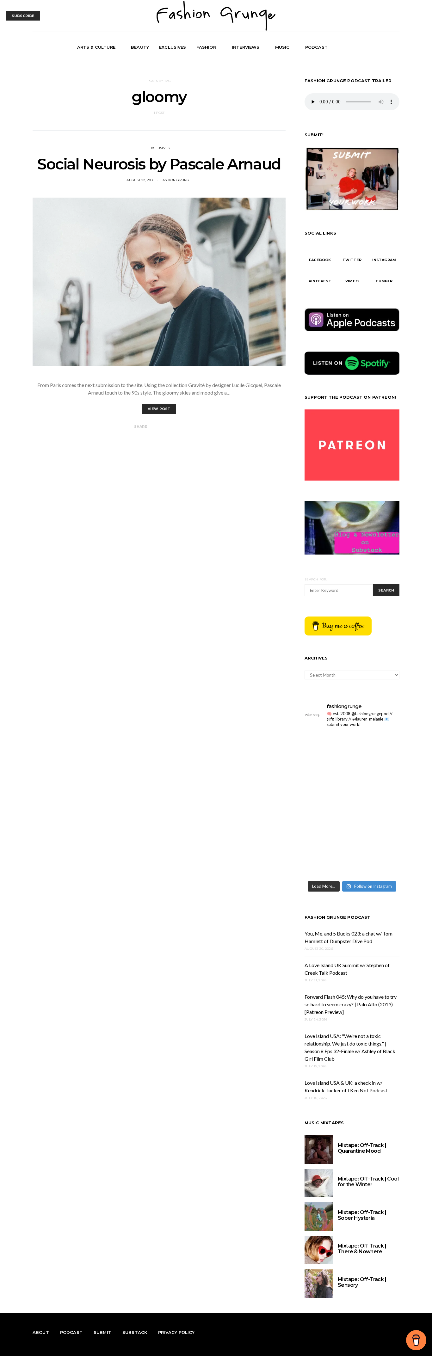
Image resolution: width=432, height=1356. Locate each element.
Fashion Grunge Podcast (338, 917)
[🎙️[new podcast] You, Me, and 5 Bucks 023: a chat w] (376, 747)
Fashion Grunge (176, 180)
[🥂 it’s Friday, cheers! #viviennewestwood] (327, 747)
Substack (134, 1332)
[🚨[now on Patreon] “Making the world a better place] (376, 834)
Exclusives (172, 47)
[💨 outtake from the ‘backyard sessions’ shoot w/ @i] (327, 805)
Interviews (246, 47)
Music (282, 47)
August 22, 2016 (140, 180)
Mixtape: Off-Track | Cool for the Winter (368, 1181)
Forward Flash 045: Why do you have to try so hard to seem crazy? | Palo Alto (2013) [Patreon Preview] (351, 1004)
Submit (102, 1332)
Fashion (206, 47)
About (41, 1332)
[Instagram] (388, 47)
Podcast (316, 47)
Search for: (316, 579)
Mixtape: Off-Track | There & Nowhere (362, 1249)
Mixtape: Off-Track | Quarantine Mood (362, 1148)
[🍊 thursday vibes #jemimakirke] (327, 776)
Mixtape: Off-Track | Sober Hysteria (362, 1215)
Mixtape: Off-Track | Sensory (362, 1282)
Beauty (140, 47)
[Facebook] (373, 47)
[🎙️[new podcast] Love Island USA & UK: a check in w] (376, 863)
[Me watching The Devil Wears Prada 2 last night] (376, 776)
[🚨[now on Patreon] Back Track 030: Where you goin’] (376, 805)
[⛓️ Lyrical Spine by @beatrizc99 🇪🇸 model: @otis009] (327, 863)
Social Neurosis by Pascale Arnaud (159, 164)
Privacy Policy (176, 1332)
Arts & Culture (96, 47)
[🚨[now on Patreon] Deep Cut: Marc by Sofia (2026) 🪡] (327, 834)
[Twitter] (381, 47)
